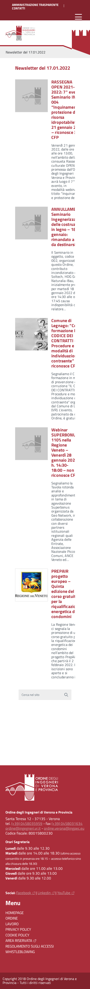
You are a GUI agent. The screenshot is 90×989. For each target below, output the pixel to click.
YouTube (63, 893)
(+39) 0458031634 (67, 823)
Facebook (23, 893)
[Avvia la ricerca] (66, 694)
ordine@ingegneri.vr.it (23, 828)
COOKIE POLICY (17, 935)
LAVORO (12, 924)
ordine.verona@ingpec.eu (64, 828)
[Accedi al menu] (78, 17)
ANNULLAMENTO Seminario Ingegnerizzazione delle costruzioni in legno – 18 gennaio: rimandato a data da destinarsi (68, 227)
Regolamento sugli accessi (29, 946)
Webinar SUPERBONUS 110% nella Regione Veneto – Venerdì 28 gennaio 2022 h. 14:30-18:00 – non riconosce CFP (64, 452)
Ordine (11, 918)
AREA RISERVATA (18, 940)
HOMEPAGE (14, 913)
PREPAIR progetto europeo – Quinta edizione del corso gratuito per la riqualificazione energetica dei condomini (65, 594)
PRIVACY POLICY (18, 929)
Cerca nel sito (30, 695)
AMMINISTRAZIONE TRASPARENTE (35, 5)
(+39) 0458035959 (26, 823)
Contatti (18, 8)
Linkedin (44, 893)
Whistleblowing (20, 952)
